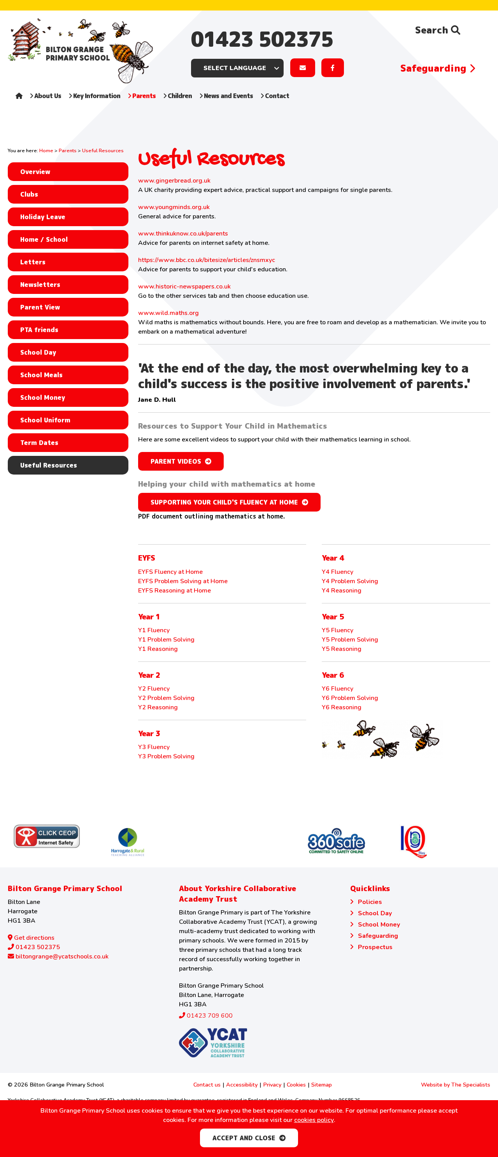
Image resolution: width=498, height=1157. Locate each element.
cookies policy (314, 1120)
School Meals (41, 375)
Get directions (33, 938)
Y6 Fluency (337, 688)
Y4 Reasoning (341, 590)
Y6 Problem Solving (350, 698)
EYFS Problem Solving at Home (183, 581)
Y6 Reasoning (341, 707)
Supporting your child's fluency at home (224, 502)
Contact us (207, 1084)
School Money (42, 397)
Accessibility (242, 1084)
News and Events (227, 95)
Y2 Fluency (154, 688)
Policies (370, 902)
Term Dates (39, 442)
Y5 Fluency (337, 630)
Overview (35, 171)
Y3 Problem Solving (166, 756)
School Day (38, 352)
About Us (47, 95)
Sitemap (321, 1084)
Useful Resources (48, 465)
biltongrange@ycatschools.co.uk (61, 956)
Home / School (44, 239)
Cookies (296, 1084)
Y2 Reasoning (158, 707)
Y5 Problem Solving (350, 639)
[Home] (19, 103)
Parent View (40, 307)
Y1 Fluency (154, 630)
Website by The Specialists (455, 1084)
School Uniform (45, 420)
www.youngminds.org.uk (174, 207)
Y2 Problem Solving (166, 698)
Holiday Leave (42, 217)
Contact (276, 95)
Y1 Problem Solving (166, 639)
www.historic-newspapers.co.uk (184, 286)
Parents (143, 95)
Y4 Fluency (337, 572)
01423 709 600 (209, 1015)
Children (179, 95)
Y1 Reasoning (158, 649)
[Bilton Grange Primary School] (80, 50)
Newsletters (40, 284)
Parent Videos (176, 461)
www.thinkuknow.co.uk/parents (183, 233)
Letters (33, 262)
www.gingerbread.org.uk (174, 180)
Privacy (272, 1084)
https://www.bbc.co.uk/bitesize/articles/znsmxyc (206, 260)
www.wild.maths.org (168, 313)
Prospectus (375, 947)
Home (46, 150)
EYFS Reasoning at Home (174, 590)
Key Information (96, 95)
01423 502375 (262, 39)
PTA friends (39, 329)
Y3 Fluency (154, 747)
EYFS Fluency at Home (170, 572)
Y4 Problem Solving (350, 581)
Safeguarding (434, 68)
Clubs (29, 194)
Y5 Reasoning (341, 649)
